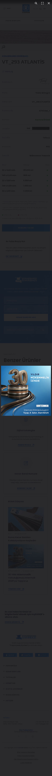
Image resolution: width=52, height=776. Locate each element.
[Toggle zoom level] (36, 3)
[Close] (49, 3)
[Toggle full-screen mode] (42, 3)
